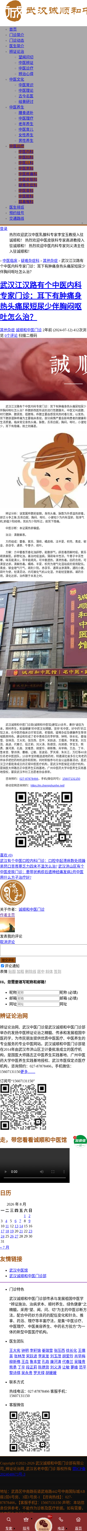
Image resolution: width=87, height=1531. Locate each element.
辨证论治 (16, 52)
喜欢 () (6, 855)
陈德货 (43, 1367)
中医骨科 (26, 191)
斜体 (49, 972)
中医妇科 (26, 157)
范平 (82, 1367)
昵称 (13, 992)
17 (2, 1231)
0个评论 (11, 335)
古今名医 (26, 96)
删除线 (30, 972)
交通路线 (16, 218)
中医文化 (16, 79)
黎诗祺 (14, 1373)
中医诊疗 (26, 68)
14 (21, 1226)
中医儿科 (26, 163)
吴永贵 (26, 1373)
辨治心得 (26, 74)
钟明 (25, 1351)
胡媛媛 (51, 1373)
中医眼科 (26, 196)
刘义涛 (55, 1367)
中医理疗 (26, 118)
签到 (57, 972)
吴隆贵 (79, 1362)
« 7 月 (4, 1247)
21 (21, 1231)
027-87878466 (28, 778)
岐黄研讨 (26, 102)
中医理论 (26, 90)
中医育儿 (26, 129)
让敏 (66, 1367)
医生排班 (16, 207)
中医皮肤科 (28, 179)
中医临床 (10, 261)
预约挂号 (16, 213)
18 (7, 1231)
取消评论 (7, 942)
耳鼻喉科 (26, 202)
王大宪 (14, 1351)
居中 (41, 972)
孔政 (45, 1362)
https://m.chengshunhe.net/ (47, 785)
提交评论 (8, 960)
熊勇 (13, 1367)
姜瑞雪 (47, 1351)
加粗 (20, 972)
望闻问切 (26, 57)
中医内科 (26, 152)
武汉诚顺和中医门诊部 (27, 1276)
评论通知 (12, 966)
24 (2, 1236)
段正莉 (31, 1367)
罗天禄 (39, 1373)
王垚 (25, 1362)
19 (12, 1231)
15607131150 (71, 778)
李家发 (43, 1356)
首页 (13, 29)
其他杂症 (50, 261)
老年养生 (26, 124)
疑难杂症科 (28, 185)
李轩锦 (35, 1351)
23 (30, 1231)
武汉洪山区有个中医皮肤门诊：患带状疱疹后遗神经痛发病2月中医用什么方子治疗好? (42, 871)
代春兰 (67, 1362)
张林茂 (19, 1356)
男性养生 (26, 141)
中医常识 (26, 85)
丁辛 (21, 1367)
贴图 (12, 972)
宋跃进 (31, 1356)
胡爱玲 (67, 1356)
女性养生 (26, 135)
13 (16, 1226)
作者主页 (7, 915)
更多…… (27, 1072)
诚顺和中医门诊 (29, 330)
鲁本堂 (35, 1362)
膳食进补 (26, 113)
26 (12, 1236)
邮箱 (13, 998)
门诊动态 (16, 40)
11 (7, 1226)
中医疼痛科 (28, 174)
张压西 (59, 1351)
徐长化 (71, 1351)
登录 (3, 229)
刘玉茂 (55, 1356)
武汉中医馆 (18, 1270)
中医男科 (26, 168)
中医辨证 (26, 63)
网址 (13, 1004)
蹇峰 (74, 1367)
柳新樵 (14, 1362)
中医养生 (16, 107)
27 (16, 1236)
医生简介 (16, 46)
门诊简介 (16, 35)
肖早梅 (79, 1356)
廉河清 (55, 1362)
